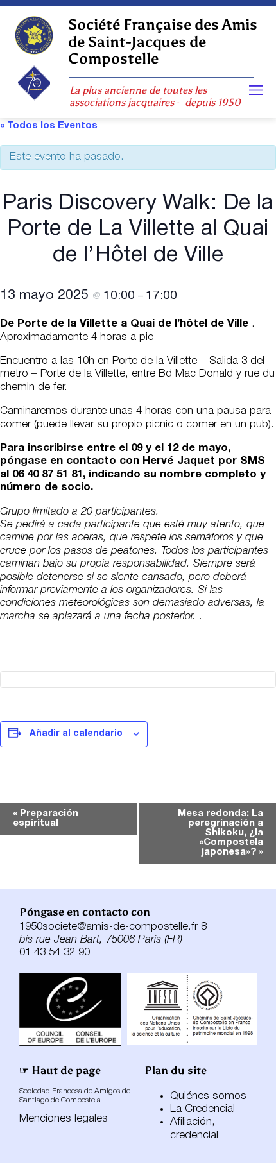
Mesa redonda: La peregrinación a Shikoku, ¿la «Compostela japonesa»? (220, 833)
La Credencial (202, 1109)
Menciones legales (63, 1118)
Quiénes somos (208, 1096)
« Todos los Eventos (49, 125)
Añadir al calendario (76, 734)
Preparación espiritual (45, 818)
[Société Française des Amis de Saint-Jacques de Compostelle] (34, 35)
